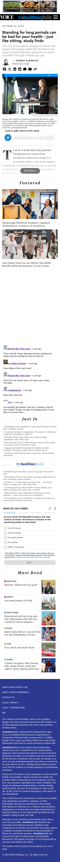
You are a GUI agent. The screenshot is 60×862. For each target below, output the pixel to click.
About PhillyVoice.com (14, 687)
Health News (12, 612)
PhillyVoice (7, 17)
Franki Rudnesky (27, 60)
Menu (55, 17)
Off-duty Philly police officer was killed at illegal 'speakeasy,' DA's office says (25, 438)
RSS (4, 713)
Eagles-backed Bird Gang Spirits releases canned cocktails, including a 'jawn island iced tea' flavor (26, 448)
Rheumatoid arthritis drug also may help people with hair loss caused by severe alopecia (29, 478)
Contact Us (8, 697)
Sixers (9, 659)
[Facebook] (4, 69)
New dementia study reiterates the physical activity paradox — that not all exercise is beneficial (26, 493)
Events (9, 597)
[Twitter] (9, 69)
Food (8, 644)
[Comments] (25, 69)
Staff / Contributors (13, 708)
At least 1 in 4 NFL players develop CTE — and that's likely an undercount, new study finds (27, 483)
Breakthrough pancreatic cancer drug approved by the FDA (28, 472)
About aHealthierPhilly (15, 692)
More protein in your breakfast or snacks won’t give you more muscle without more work (29, 499)
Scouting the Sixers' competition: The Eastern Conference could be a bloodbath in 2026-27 (29, 433)
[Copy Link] (35, 69)
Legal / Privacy (10, 702)
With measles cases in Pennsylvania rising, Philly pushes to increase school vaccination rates (29, 443)
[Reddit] (20, 69)
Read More (30, 170)
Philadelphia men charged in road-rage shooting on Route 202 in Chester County (30, 427)
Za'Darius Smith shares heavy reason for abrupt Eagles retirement (28, 454)
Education (11, 581)
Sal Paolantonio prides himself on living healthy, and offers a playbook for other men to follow (27, 488)
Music (9, 628)
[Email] (30, 69)
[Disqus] (30, 306)
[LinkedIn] (14, 69)
